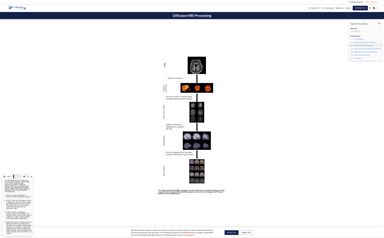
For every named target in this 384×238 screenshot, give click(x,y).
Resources (340, 8)
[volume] (24, 176)
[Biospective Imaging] (17, 8)
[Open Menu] (375, 8)
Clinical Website (371, 2)
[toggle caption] (28, 176)
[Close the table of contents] (379, 23)
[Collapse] (31, 176)
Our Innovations (328, 8)
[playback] (4, 176)
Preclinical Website (356, 2)
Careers (348, 8)
